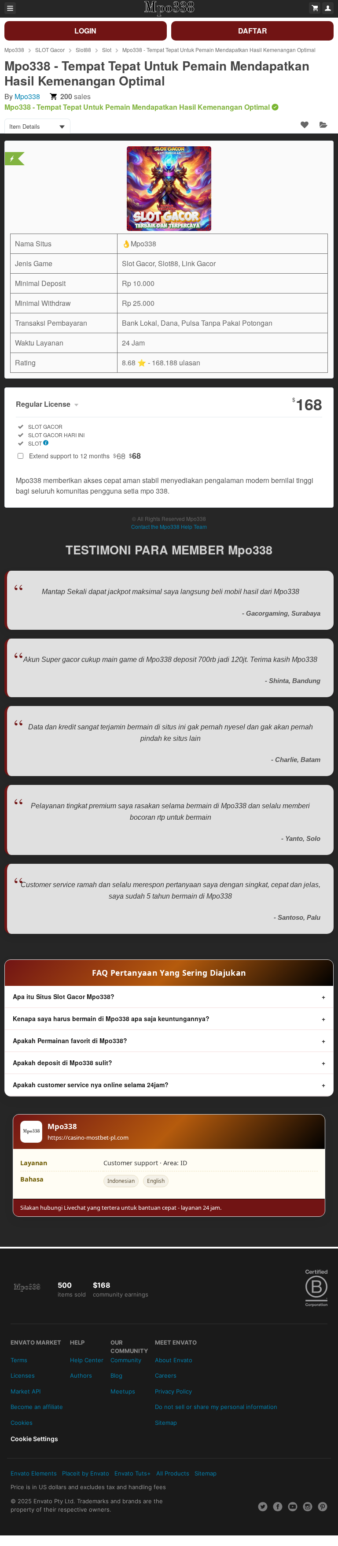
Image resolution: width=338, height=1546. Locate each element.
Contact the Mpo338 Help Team (169, 526)
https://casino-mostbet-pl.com (88, 1137)
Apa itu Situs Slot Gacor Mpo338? (63, 996)
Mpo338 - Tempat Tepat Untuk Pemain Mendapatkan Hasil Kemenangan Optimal (219, 49)
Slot (106, 49)
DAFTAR (252, 31)
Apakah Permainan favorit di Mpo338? (70, 1040)
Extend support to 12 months (85, 456)
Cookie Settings (34, 1438)
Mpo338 (14, 49)
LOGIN (85, 31)
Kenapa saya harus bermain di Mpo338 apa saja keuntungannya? (111, 1018)
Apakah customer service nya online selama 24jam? (91, 1084)
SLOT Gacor (50, 49)
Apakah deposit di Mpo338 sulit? (62, 1062)
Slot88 (83, 49)
